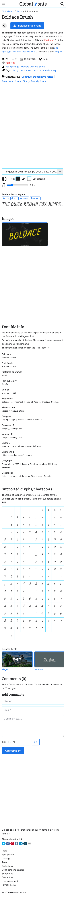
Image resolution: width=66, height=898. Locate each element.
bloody (15, 70)
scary (53, 70)
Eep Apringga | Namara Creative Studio (25, 66)
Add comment (13, 750)
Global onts (33, 4)
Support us (7, 873)
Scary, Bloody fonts (34, 81)
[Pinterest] (12, 843)
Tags (4, 862)
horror (35, 70)
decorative (25, 70)
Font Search (8, 854)
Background (39, 178)
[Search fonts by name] (62, 4)
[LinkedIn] (21, 843)
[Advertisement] (33, 124)
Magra (5, 669)
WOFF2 (36, 198)
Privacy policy (9, 884)
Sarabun (38, 669)
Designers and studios (13, 869)
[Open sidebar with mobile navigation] (3, 4)
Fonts (4, 851)
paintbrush (44, 70)
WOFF (25, 198)
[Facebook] (8, 843)
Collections (7, 866)
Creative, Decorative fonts (37, 76)
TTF (7, 198)
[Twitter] (4, 843)
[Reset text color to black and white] (4, 179)
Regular (59, 51)
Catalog (6, 858)
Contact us (7, 877)
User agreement (10, 881)
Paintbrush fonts (11, 81)
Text (12, 178)
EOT (15, 198)
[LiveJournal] (25, 843)
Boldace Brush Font (29, 25)
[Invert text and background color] (23, 179)
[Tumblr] (16, 843)
